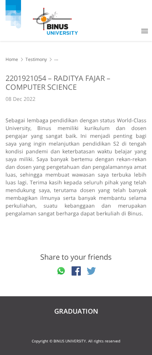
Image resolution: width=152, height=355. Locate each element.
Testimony (36, 59)
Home (12, 59)
